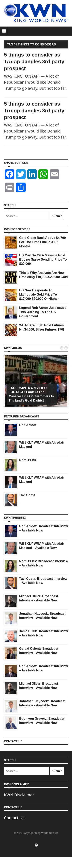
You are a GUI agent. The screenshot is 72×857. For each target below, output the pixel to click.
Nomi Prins (27, 460)
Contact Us (14, 817)
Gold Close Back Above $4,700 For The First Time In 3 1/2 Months (42, 242)
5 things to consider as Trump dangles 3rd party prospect (34, 110)
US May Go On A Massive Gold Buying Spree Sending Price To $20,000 (43, 259)
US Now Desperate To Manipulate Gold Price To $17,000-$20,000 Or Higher (39, 294)
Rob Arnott (27, 425)
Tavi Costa (27, 495)
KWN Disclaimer (19, 794)
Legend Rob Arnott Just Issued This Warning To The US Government (43, 312)
